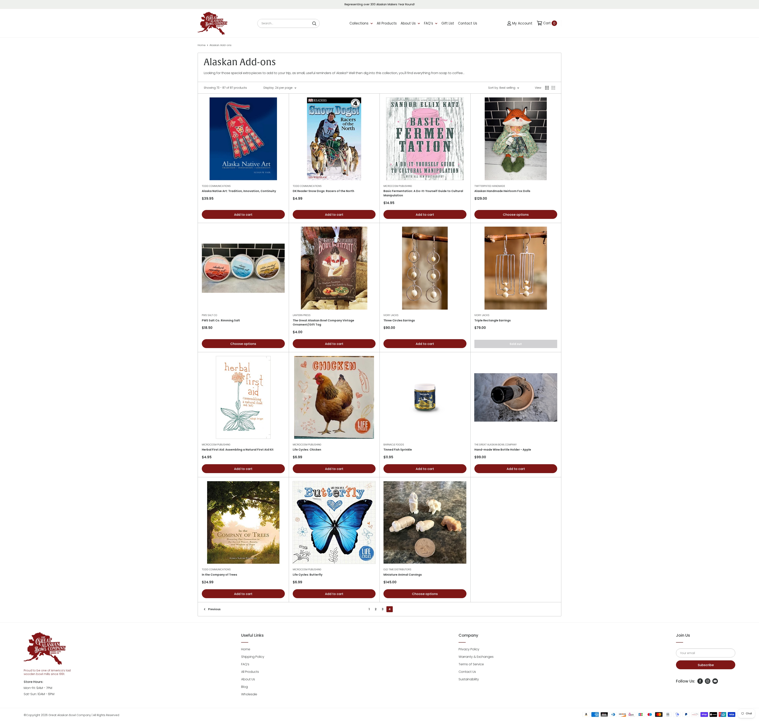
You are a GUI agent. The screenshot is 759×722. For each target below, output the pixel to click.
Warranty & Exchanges (476, 656)
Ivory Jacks (390, 315)
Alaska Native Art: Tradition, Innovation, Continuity (239, 191)
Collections (358, 23)
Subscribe (706, 665)
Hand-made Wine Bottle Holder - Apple (502, 450)
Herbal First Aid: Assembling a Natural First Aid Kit (238, 450)
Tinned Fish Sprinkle (397, 450)
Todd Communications (216, 186)
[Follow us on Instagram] (707, 681)
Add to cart (243, 214)
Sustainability (469, 679)
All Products (387, 23)
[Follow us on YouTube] (715, 681)
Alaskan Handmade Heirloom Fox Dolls (502, 191)
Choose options (516, 214)
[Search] (314, 23)
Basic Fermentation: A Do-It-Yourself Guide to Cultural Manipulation (423, 193)
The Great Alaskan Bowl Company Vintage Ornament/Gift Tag (323, 322)
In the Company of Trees (219, 575)
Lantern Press (302, 315)
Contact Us (467, 23)
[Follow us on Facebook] (700, 681)
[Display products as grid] (547, 87)
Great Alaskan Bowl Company (69, 715)
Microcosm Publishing (397, 186)
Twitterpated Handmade (489, 186)
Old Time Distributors (397, 569)
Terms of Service (471, 664)
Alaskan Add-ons (220, 45)
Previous (214, 609)
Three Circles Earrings (399, 320)
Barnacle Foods (393, 444)
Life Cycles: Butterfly (307, 575)
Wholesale (249, 694)
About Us (408, 23)
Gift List (447, 23)
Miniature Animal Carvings (402, 575)
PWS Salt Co (209, 315)
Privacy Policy (469, 649)
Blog (244, 686)
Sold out (516, 344)
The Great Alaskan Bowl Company (495, 444)
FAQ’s (428, 23)
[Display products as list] (553, 87)
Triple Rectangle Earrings (492, 320)
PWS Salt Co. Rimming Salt (221, 320)
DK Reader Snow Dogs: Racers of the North (323, 191)
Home (202, 45)
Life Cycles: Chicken (307, 450)
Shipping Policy (252, 656)
